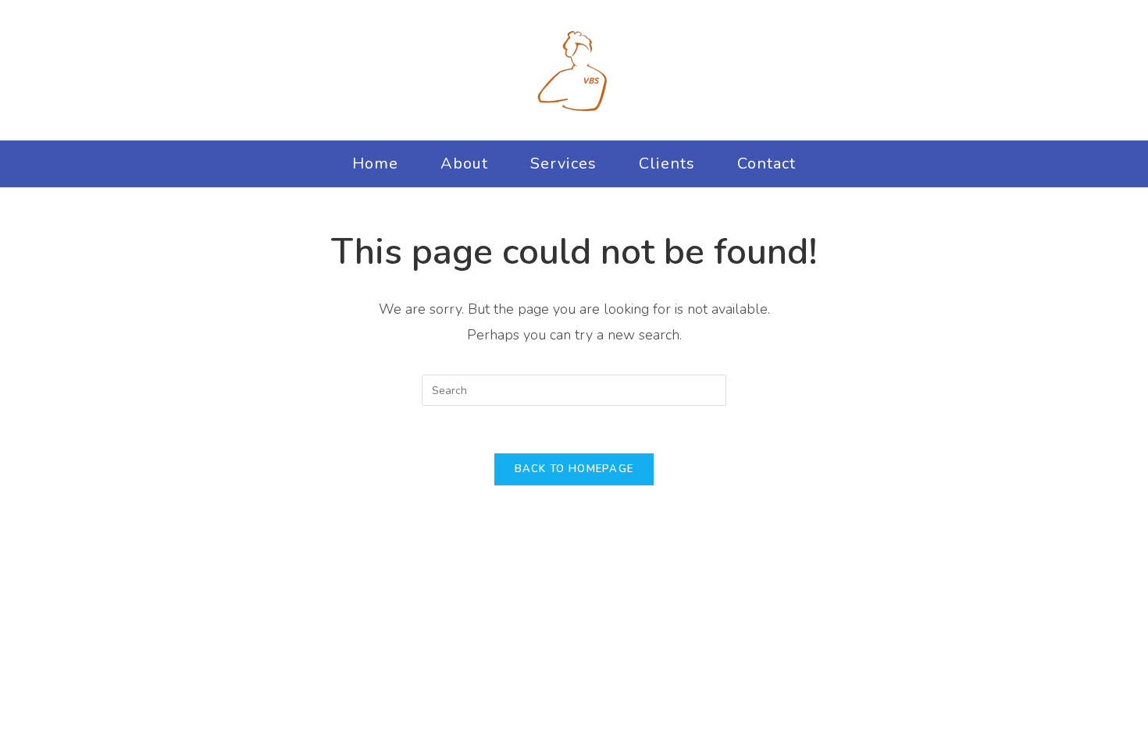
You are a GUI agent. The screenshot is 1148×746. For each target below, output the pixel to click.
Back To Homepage (574, 469)
